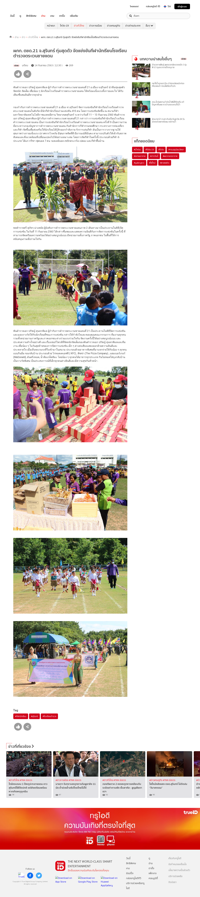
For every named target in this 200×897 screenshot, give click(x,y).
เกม (52, 16)
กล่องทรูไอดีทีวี (133, 878)
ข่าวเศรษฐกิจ (113, 25)
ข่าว (23, 37)
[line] (21, 875)
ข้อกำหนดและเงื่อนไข (177, 864)
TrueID (19, 6)
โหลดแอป (134, 6)
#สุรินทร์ (34, 716)
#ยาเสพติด (164, 162)
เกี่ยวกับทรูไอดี (174, 858)
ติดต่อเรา (172, 882)
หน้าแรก (51, 25)
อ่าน (43, 16)
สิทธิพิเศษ (31, 16)
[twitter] (39, 875)
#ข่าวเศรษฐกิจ (156, 780)
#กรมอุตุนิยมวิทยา (176, 149)
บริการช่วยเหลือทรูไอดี (135, 885)
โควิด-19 (64, 25)
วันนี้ (12, 16)
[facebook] (30, 875)
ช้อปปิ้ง (129, 873)
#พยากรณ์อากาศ (170, 156)
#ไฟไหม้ (152, 162)
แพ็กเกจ (153, 873)
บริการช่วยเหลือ (175, 876)
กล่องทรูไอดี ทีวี (153, 6)
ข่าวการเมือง (95, 25)
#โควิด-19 (149, 149)
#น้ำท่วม (137, 149)
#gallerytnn (139, 162)
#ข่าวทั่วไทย (14, 780)
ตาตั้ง (62, 16)
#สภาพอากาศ (139, 156)
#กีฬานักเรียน (20, 716)
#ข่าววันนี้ (154, 156)
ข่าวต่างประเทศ (132, 25)
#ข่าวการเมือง (62, 780)
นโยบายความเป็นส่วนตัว (179, 870)
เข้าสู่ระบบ (182, 6)
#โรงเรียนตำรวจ (49, 716)
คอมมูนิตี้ (153, 878)
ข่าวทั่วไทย (79, 25)
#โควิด (161, 149)
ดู (20, 16)
